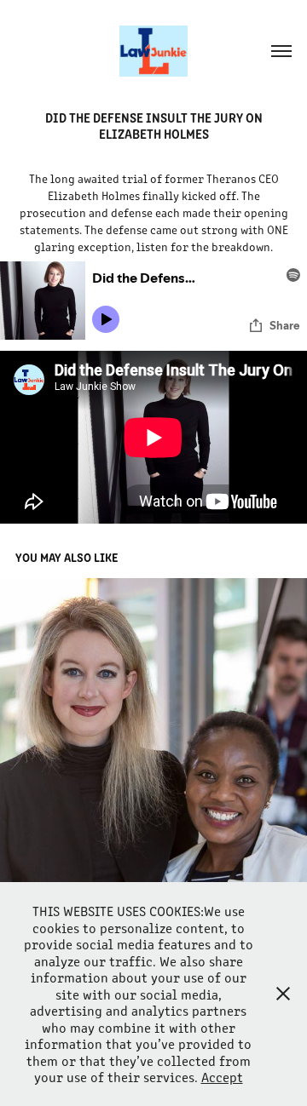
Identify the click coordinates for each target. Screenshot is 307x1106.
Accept (222, 1077)
